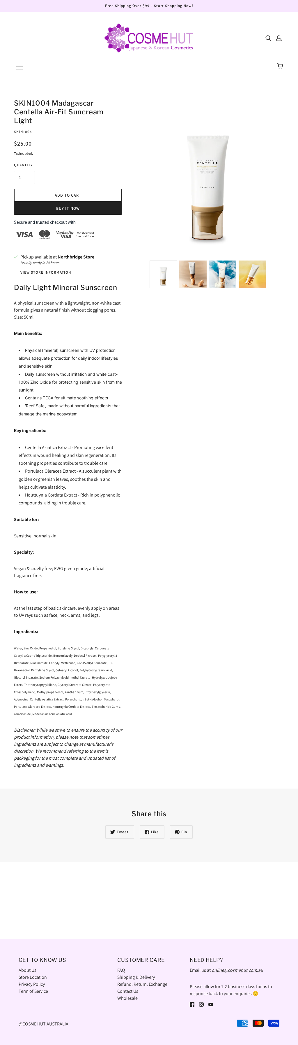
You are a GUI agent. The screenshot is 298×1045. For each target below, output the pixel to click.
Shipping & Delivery (136, 977)
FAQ (121, 970)
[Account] (279, 38)
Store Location (33, 977)
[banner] (149, 37)
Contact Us (127, 991)
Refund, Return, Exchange (142, 984)
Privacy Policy (32, 984)
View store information (45, 272)
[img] (268, 38)
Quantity (23, 164)
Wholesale (127, 998)
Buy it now (68, 208)
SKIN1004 (23, 131)
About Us (27, 970)
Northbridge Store (76, 257)
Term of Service (33, 991)
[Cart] (281, 66)
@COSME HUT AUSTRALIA (43, 1024)
